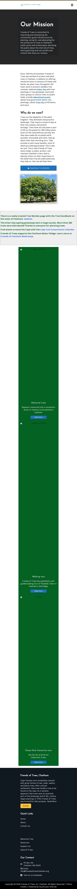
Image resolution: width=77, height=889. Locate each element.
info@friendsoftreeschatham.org (34, 871)
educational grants (41, 97)
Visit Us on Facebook (33, 875)
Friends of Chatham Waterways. (17, 236)
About (23, 822)
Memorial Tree (26, 839)
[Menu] (72, 4)
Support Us (25, 846)
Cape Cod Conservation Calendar (57, 229)
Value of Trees (26, 850)
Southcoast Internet (48, 887)
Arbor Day (41, 89)
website (28, 219)
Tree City (40, 102)
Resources (24, 842)
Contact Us (25, 826)
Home (23, 819)
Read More (51, 801)
